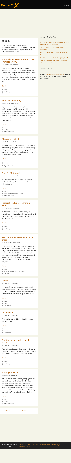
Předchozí (6, 411)
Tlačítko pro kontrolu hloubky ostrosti (16, 341)
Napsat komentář (9, 131)
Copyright (34, 445)
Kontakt (21, 445)
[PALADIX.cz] (10, 5)
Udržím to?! (7, 312)
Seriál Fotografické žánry (11, 193)
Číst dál (4, 86)
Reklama (27, 445)
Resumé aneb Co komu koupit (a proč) (17, 238)
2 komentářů (7, 230)
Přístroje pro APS (10, 372)
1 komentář (7, 273)
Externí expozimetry (11, 100)
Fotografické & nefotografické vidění (16, 204)
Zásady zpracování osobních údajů (49, 445)
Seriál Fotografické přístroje (12, 271)
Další (25, 411)
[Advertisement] (35, 22)
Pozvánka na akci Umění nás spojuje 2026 (54, 58)
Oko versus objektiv (11, 139)
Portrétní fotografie (11, 173)
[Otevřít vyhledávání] (59, 5)
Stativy (5, 280)
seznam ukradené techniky (55, 74)
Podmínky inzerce (24, 446)
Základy (6, 91)
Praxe (5, 89)
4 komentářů (7, 93)
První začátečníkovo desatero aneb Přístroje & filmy (18, 60)
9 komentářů (7, 305)
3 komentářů (7, 332)
